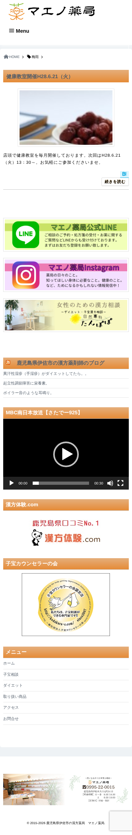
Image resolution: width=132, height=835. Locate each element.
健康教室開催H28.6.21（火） (39, 76)
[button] (66, 454)
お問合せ (11, 718)
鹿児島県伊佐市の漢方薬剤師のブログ (58, 363)
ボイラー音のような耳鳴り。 (28, 393)
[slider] (61, 483)
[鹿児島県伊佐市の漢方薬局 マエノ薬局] (51, 11)
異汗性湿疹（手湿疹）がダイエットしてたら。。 (46, 373)
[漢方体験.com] (66, 531)
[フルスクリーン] (120, 483)
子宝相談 (11, 674)
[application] (66, 454)
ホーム (9, 663)
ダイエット (13, 685)
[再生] (11, 483)
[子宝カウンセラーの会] (66, 605)
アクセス (11, 707)
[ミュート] (110, 483)
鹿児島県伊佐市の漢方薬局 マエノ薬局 (75, 823)
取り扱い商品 (15, 696)
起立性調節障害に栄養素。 (26, 383)
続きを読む (115, 181)
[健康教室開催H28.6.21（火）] (66, 117)
